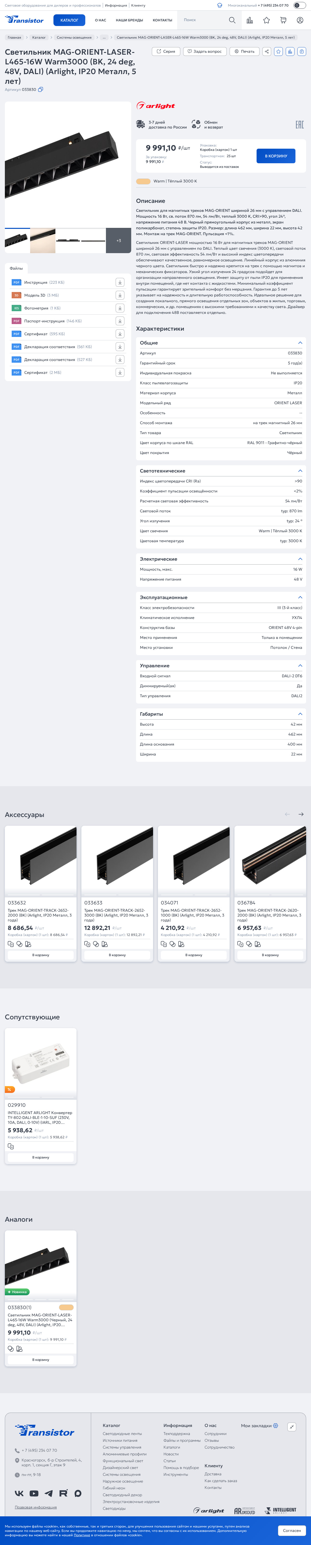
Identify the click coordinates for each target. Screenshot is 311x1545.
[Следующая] (301, 814)
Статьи (170, 1460)
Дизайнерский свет (120, 1467)
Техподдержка (177, 1433)
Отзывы (212, 1440)
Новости (171, 1453)
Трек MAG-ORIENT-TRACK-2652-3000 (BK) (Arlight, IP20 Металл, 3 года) (116, 915)
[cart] (283, 20)
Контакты (162, 20)
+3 (118, 240)
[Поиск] (232, 20)
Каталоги (172, 1447)
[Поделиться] (266, 51)
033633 (93, 903)
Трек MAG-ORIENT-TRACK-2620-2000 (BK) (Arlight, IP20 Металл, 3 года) (269, 915)
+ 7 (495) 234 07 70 (273, 5)
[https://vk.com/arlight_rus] (19, 1493)
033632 (17, 903)
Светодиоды (114, 1508)
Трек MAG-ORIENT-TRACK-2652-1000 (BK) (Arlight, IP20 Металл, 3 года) (192, 915)
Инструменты (176, 1474)
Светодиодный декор (122, 1494)
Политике (82, 1535)
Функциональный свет (123, 1460)
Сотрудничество (219, 1447)
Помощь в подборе (181, 1467)
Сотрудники (215, 1433)
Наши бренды (129, 20)
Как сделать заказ (221, 1480)
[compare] (250, 20)
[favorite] (266, 20)
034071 (169, 903)
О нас (100, 20)
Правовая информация (36, 1507)
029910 (17, 1105)
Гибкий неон (114, 1487)
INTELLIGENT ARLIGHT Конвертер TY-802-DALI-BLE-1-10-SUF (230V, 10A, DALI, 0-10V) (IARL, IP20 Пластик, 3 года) (40, 1117)
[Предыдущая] (287, 814)
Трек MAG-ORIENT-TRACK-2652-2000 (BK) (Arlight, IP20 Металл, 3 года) (40, 915)
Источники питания (120, 1440)
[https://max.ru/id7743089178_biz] (78, 1493)
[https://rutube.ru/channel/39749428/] (63, 1493)
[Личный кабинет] (300, 20)
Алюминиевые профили (125, 1453)
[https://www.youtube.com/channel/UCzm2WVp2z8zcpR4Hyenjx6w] (34, 1493)
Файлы (16, 268)
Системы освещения (122, 1474)
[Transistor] (24, 18)
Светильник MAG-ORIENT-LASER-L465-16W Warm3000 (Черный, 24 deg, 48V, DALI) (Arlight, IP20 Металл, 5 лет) (40, 1320)
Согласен (292, 1530)
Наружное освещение (123, 1481)
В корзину (276, 156)
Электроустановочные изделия (131, 1501)
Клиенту (138, 5)
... (104, 37)
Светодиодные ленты (122, 1433)
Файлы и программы (182, 1440)
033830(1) (20, 1308)
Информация (116, 5)
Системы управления (122, 1447)
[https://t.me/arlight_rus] (48, 1493)
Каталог (69, 20)
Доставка (213, 1473)
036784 (246, 903)
